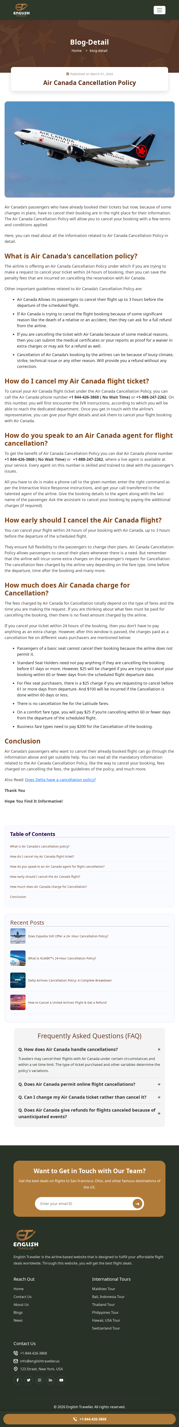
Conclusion (18, 897)
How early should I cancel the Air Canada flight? (45, 876)
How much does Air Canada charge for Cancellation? (48, 887)
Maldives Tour (103, 1288)
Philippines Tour (105, 1312)
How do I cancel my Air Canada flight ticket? (42, 856)
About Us (21, 1304)
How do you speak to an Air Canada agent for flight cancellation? (57, 866)
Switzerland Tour (106, 1328)
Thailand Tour (103, 1304)
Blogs (18, 1312)
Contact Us (23, 1296)
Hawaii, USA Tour (106, 1320)
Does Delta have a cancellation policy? (60, 779)
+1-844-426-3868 (33, 1353)
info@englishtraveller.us (40, 1361)
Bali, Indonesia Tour (108, 1296)
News (18, 1320)
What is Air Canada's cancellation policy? (39, 846)
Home (77, 50)
